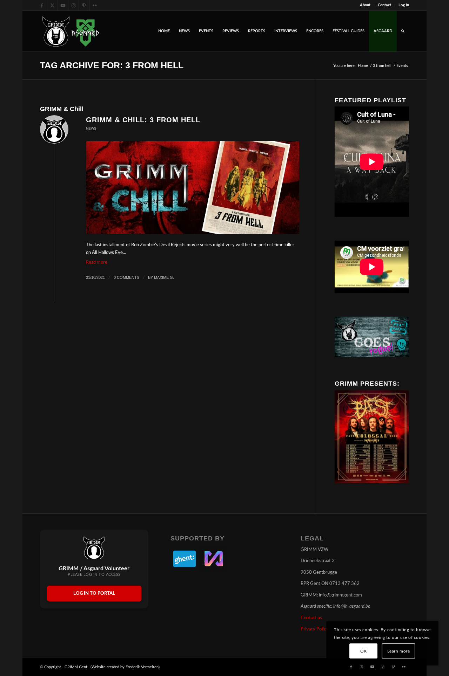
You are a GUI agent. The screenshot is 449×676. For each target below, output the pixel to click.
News (91, 128)
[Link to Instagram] (73, 5)
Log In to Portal (94, 593)
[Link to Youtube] (63, 5)
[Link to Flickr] (94, 5)
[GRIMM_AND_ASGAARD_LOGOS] (71, 31)
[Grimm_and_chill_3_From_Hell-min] (192, 187)
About (365, 5)
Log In (403, 5)
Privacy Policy (314, 629)
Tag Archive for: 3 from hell (111, 65)
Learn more (398, 651)
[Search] (403, 31)
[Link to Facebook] (42, 5)
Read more (96, 262)
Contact (384, 5)
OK (363, 651)
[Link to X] (52, 5)
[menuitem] (365, 5)
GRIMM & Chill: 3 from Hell (143, 120)
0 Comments (126, 277)
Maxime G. (164, 277)
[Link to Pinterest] (84, 5)
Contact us (311, 618)
